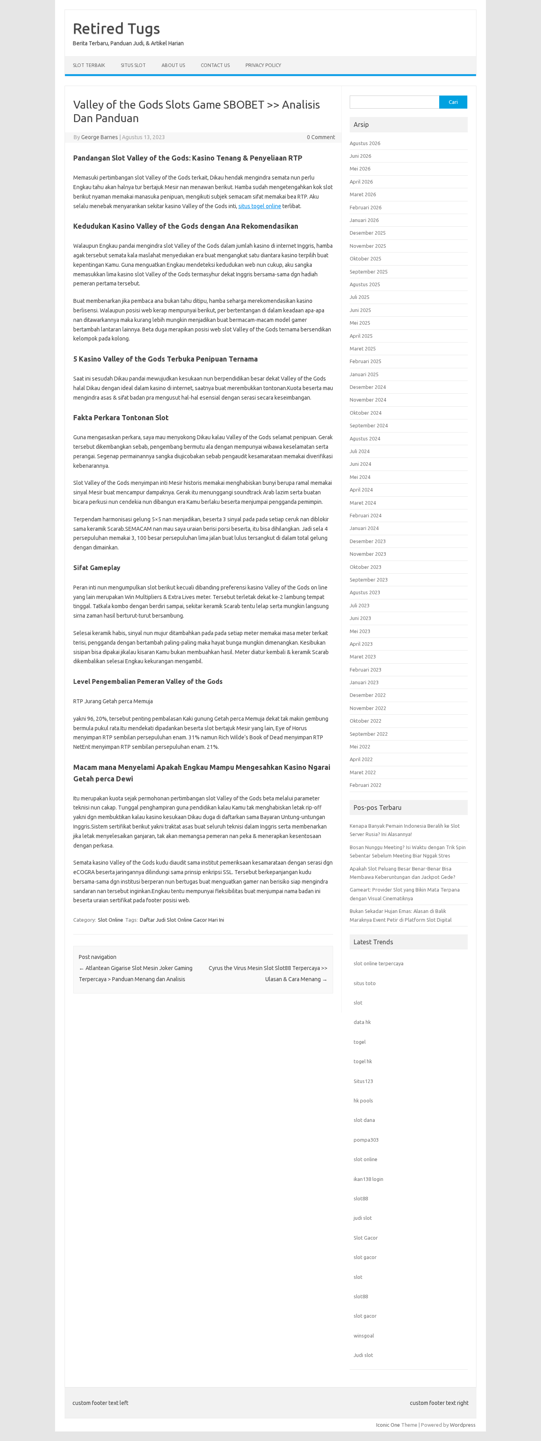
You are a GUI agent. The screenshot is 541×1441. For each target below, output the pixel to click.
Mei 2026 (360, 168)
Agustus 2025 (365, 284)
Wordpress (463, 1425)
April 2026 (361, 181)
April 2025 (361, 336)
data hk (362, 1022)
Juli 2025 (360, 297)
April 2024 (361, 489)
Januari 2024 (364, 528)
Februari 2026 (365, 207)
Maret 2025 (363, 348)
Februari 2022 (365, 785)
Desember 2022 (368, 695)
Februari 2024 (365, 515)
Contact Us (215, 65)
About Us (173, 65)
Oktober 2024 (365, 412)
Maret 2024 (363, 502)
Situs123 (363, 1081)
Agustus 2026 (365, 143)
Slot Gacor (366, 1237)
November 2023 (368, 554)
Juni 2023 (360, 618)
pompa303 (366, 1139)
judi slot (363, 1218)
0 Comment (321, 137)
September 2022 (369, 734)
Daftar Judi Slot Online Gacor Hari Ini (182, 919)
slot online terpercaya (379, 963)
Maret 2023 (363, 656)
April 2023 (361, 644)
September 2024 (369, 425)
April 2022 (361, 759)
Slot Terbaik (89, 65)
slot (358, 1002)
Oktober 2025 (365, 258)
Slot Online (110, 919)
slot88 (361, 1198)
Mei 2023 (360, 631)
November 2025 (368, 246)
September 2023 (369, 579)
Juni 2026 (360, 156)
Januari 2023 (364, 682)
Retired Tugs (116, 28)
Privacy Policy (263, 65)
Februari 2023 (365, 669)
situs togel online (259, 206)
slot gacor (365, 1257)
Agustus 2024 (365, 438)
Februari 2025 (365, 361)
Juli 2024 (360, 451)
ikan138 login (368, 1179)
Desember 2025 (368, 232)
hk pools (363, 1100)
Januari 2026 (364, 220)
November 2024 (368, 399)
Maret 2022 (363, 772)
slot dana (364, 1120)
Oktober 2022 (365, 720)
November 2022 (368, 708)
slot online (365, 1159)
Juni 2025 (360, 310)
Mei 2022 (360, 746)
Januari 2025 (364, 374)
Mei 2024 (360, 477)
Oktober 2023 (365, 567)
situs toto (365, 983)
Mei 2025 (360, 322)
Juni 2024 (360, 464)
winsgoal (364, 1335)
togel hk (363, 1061)
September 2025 (369, 271)
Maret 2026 (363, 194)
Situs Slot (133, 65)
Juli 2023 (360, 605)
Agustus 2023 (365, 592)
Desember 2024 (368, 387)
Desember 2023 (368, 541)
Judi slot (363, 1355)
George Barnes (99, 137)
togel (360, 1042)
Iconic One (388, 1425)
